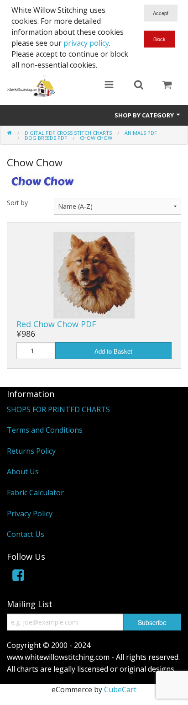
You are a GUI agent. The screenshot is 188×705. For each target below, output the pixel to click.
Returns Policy (31, 451)
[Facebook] (18, 576)
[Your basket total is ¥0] (167, 85)
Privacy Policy (29, 514)
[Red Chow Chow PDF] (94, 274)
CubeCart (120, 689)
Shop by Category (145, 115)
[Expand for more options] (109, 85)
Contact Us (25, 534)
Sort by (17, 202)
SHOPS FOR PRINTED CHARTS (58, 409)
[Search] (139, 85)
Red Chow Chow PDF (56, 323)
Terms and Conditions (45, 430)
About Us (23, 471)
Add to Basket (113, 351)
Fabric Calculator (35, 493)
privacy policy (86, 43)
